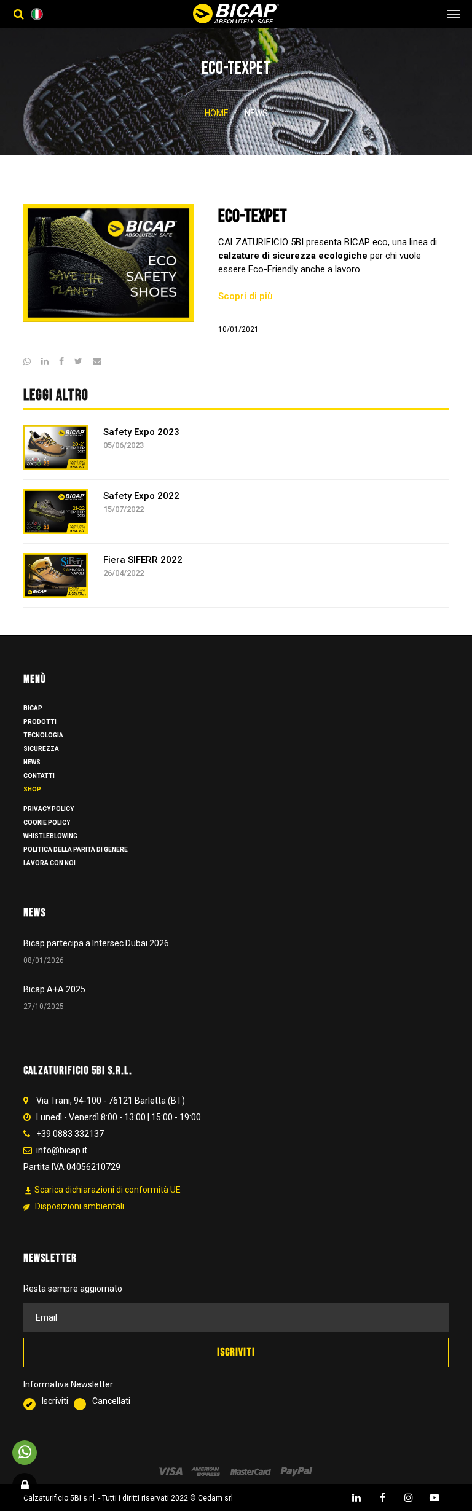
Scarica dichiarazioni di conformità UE (102, 1190)
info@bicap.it (61, 1150)
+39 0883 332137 (70, 1134)
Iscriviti (58, 1401)
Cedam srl (215, 1498)
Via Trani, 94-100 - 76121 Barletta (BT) (110, 1100)
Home (217, 113)
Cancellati (111, 1401)
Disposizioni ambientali (78, 1206)
